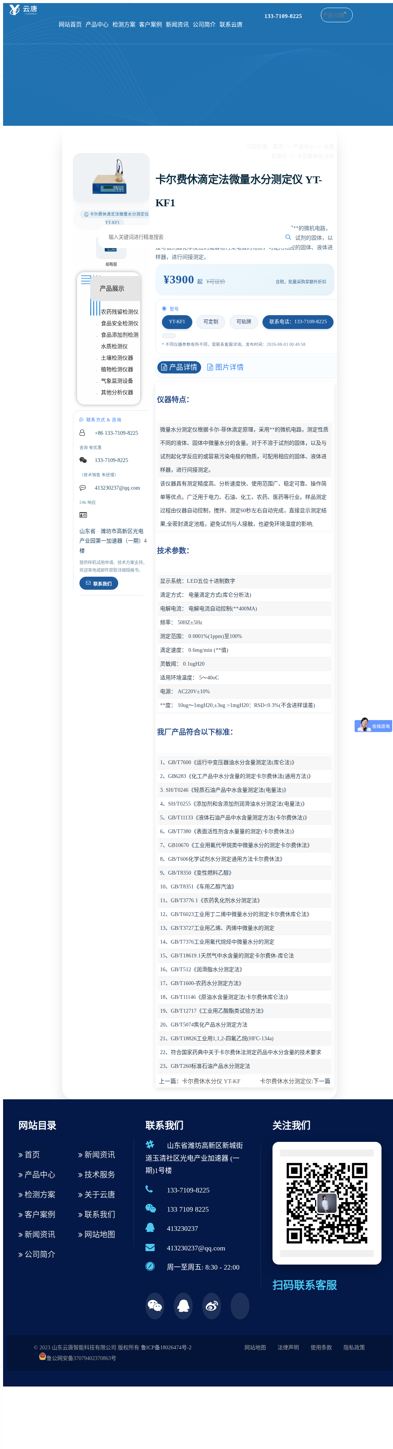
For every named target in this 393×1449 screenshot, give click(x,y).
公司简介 (204, 24)
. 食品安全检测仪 (117, 323)
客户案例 (150, 24)
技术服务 (99, 1175)
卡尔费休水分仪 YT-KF (211, 1081)
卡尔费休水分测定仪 (286, 1081)
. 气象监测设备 (114, 381)
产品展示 (112, 288)
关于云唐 (99, 1195)
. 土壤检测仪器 (114, 358)
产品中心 (97, 24)
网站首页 (70, 24)
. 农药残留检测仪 (117, 312)
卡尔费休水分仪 (315, 156)
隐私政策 (354, 1347)
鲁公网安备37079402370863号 (81, 1358)
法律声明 (288, 1347)
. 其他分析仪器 (114, 392)
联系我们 (102, 584)
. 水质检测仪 (112, 346)
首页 (278, 147)
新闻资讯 (177, 24)
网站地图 (99, 1234)
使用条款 (321, 1347)
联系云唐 (231, 24)
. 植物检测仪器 (114, 369)
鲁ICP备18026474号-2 (166, 1347)
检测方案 (123, 24)
